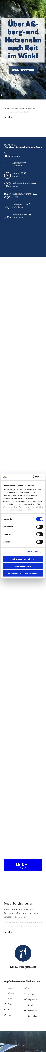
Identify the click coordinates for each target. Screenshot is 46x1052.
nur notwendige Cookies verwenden (23, 573)
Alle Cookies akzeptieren (23, 559)
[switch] (39, 527)
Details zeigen (32, 552)
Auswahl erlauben (23, 566)
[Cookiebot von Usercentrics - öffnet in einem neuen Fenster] (32, 477)
